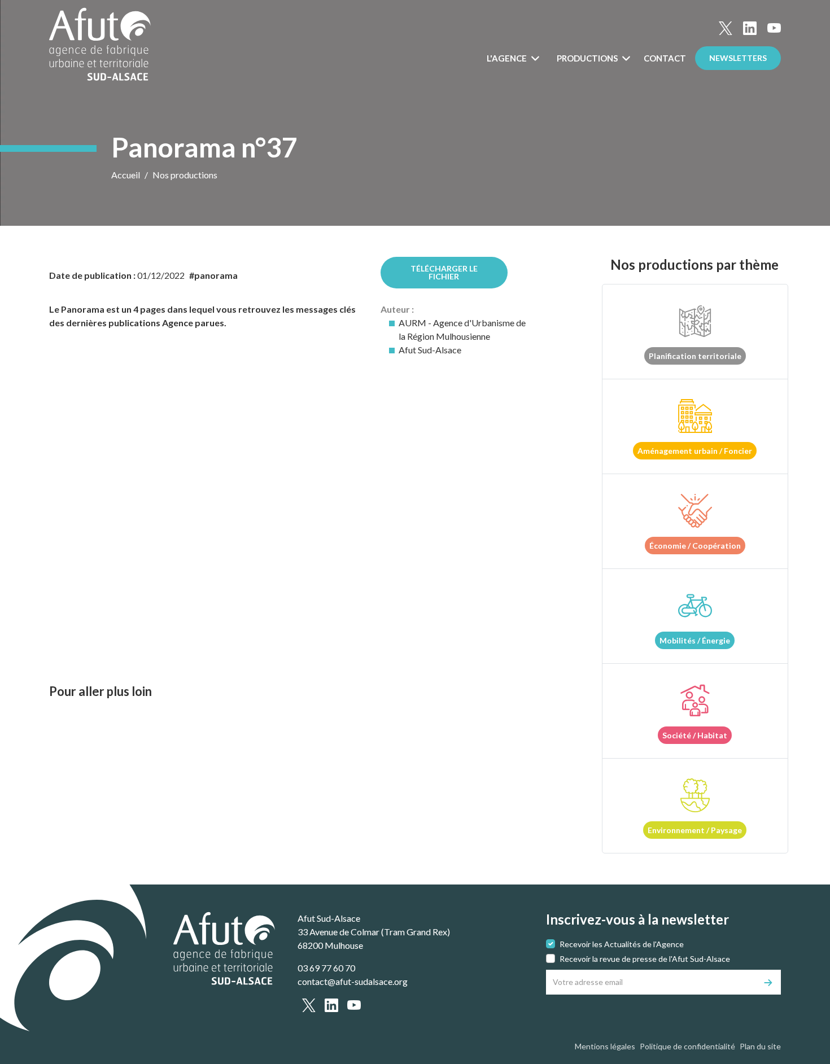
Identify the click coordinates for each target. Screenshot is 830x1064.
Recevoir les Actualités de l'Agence (622, 944)
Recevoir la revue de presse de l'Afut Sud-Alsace (645, 959)
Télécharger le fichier (444, 272)
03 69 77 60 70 (326, 967)
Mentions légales (605, 1046)
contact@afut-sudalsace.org (353, 981)
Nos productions (184, 174)
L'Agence (507, 58)
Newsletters (738, 58)
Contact (665, 58)
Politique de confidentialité (687, 1046)
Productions (588, 58)
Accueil (125, 174)
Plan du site (760, 1046)
